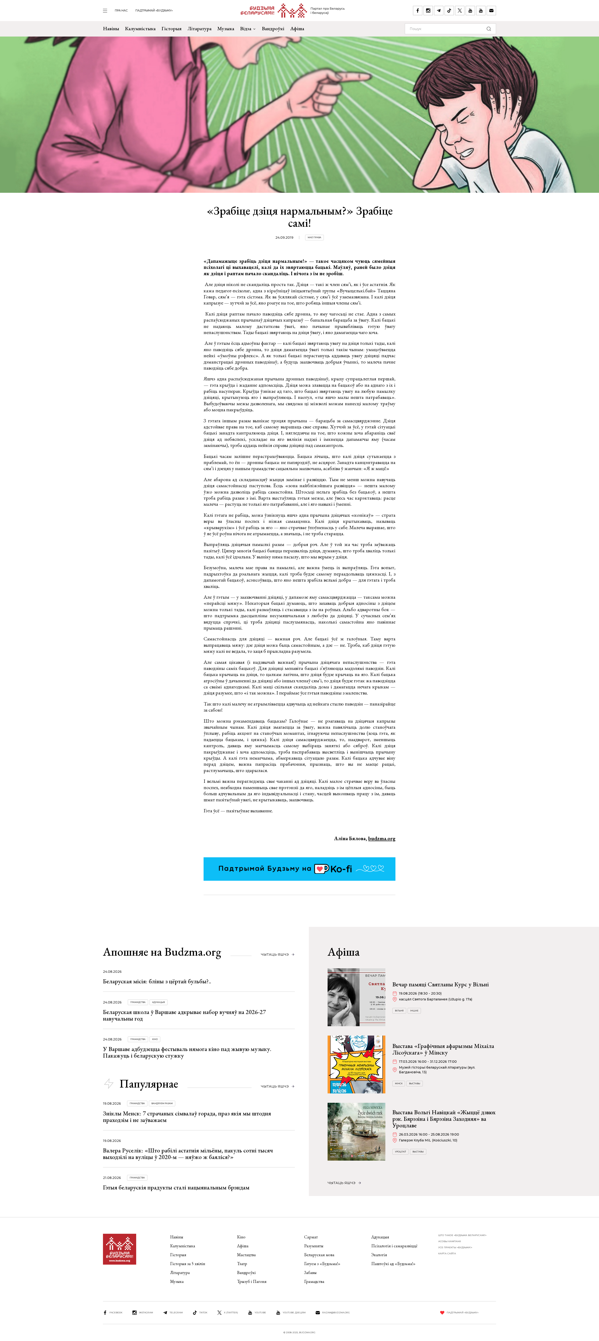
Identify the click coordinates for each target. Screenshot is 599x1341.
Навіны (111, 28)
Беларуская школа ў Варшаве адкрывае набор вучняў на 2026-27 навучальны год (184, 1015)
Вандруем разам (162, 1103)
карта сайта (447, 1253)
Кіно (155, 1039)
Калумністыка (140, 28)
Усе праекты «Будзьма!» (455, 1247)
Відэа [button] (245, 28)
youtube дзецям (294, 1312)
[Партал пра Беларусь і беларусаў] (293, 11)
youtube (260, 1312)
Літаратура (199, 28)
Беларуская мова (319, 1254)
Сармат (311, 1237)
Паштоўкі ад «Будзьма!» (393, 1263)
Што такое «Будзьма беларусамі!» (462, 1235)
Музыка (225, 28)
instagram (146, 1312)
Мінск (398, 1083)
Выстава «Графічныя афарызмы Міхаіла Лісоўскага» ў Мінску (443, 1049)
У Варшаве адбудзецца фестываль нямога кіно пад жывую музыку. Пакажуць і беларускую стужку (187, 1052)
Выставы (414, 1083)
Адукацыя (158, 1002)
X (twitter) (231, 1312)
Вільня (399, 1010)
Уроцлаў (400, 1151)
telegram (176, 1312)
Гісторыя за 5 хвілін (187, 1263)
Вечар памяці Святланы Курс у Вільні (440, 984)
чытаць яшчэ (275, 954)
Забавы (310, 1272)
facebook (116, 1312)
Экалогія (379, 1254)
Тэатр (242, 1263)
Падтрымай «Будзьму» (154, 10)
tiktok (203, 1312)
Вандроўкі (273, 28)
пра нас (121, 10)
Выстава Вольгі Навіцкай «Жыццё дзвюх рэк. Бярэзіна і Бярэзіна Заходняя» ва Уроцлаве (444, 1118)
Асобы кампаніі (449, 1241)
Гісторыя (171, 28)
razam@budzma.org (336, 1312)
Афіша (297, 28)
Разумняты (313, 1245)
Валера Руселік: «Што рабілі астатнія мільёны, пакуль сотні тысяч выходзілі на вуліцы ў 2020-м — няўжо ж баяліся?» (188, 1153)
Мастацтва (246, 1254)
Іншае (414, 1010)
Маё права (314, 237)
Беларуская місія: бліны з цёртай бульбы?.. (157, 981)
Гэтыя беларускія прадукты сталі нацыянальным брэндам (176, 1187)
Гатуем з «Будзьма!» (322, 1263)
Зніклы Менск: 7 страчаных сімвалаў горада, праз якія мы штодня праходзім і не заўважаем (187, 1116)
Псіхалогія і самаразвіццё (394, 1245)
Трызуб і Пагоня (252, 1281)
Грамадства (138, 1002)
